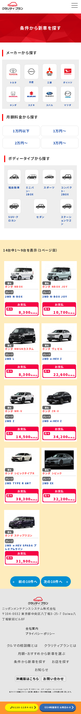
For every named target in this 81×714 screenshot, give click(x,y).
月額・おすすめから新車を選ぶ (41, 653)
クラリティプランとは (60, 645)
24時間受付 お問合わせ (59, 707)
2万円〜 (21, 142)
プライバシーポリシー (40, 633)
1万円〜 (59, 130)
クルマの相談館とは (22, 645)
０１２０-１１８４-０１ (22, 707)
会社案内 (32, 628)
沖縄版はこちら (27, 678)
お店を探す (60, 661)
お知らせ (41, 669)
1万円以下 (21, 130)
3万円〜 (59, 142)
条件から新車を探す (29, 661)
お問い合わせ (53, 678)
